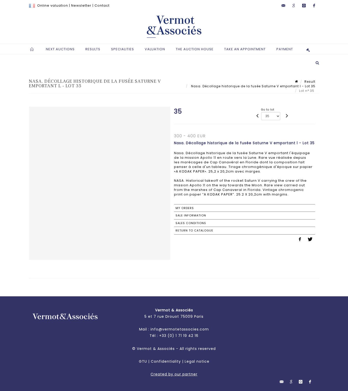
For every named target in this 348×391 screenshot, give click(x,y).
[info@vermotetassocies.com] (283, 5)
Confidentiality (166, 361)
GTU (143, 361)
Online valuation (52, 5)
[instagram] (304, 5)
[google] (294, 5)
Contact (102, 5)
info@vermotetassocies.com (180, 329)
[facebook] (314, 5)
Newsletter (81, 5)
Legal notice (197, 361)
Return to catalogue (194, 230)
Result (309, 81)
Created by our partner (174, 374)
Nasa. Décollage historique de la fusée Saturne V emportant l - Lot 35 (252, 86)
